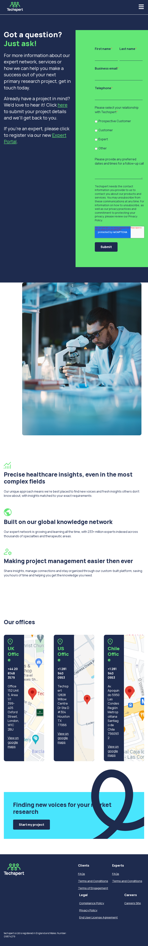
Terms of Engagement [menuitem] (93, 888)
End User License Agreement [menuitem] (98, 917)
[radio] (119, 120)
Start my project (31, 824)
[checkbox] (119, 134)
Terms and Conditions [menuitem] (93, 881)
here (62, 105)
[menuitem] (93, 865)
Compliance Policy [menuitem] (91, 903)
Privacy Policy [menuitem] (88, 910)
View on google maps (13, 742)
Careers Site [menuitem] (132, 903)
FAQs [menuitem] (81, 874)
